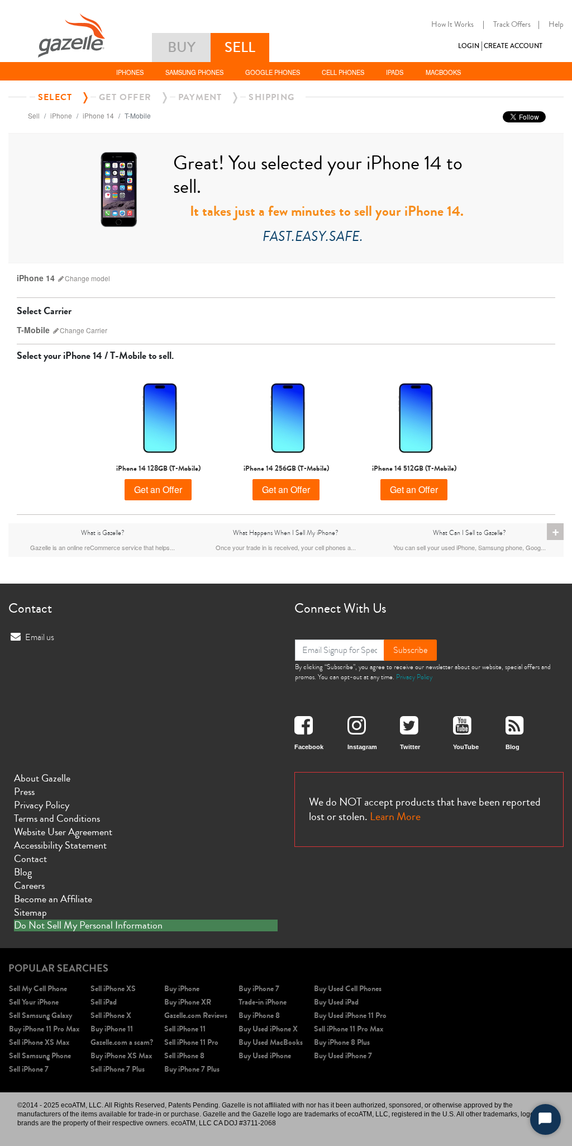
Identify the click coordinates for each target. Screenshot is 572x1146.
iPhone (61, 115)
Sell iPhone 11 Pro (191, 1042)
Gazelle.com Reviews (195, 1015)
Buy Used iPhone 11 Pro (350, 1015)
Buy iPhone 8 (259, 1015)
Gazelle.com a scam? (121, 1042)
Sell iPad (103, 1002)
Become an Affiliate (53, 899)
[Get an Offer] (158, 416)
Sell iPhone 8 (184, 1056)
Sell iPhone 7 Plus (117, 1069)
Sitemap (30, 912)
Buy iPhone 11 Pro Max (44, 1029)
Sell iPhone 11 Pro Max (348, 1029)
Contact (30, 858)
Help (556, 24)
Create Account (513, 46)
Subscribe (410, 650)
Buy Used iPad (336, 1002)
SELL (240, 47)
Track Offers (512, 24)
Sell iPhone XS (113, 989)
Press (24, 791)
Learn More (395, 816)
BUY (182, 47)
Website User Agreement (63, 832)
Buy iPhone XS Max (121, 1056)
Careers (29, 885)
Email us (39, 637)
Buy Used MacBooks (271, 1042)
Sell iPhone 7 (29, 1069)
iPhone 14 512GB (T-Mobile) (414, 468)
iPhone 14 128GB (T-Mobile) (158, 468)
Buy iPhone (181, 989)
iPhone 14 (98, 115)
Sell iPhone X (110, 1015)
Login (468, 46)
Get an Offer (158, 489)
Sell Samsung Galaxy (40, 1015)
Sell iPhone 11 (185, 1029)
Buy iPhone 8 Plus (342, 1042)
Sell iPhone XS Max (39, 1042)
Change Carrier (83, 330)
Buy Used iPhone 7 (343, 1056)
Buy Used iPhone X (268, 1029)
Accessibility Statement (60, 845)
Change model (87, 278)
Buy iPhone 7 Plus (192, 1069)
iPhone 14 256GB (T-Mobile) (286, 468)
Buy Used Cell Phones (348, 989)
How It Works (452, 24)
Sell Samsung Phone (40, 1056)
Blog (23, 872)
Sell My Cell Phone (38, 989)
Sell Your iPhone (34, 1002)
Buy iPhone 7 (259, 989)
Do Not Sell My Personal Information (88, 926)
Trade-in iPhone (263, 1002)
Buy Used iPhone (265, 1056)
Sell (34, 115)
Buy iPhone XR (187, 1002)
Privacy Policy (414, 677)
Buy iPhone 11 (111, 1029)
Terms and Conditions (57, 818)
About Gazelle (42, 778)
